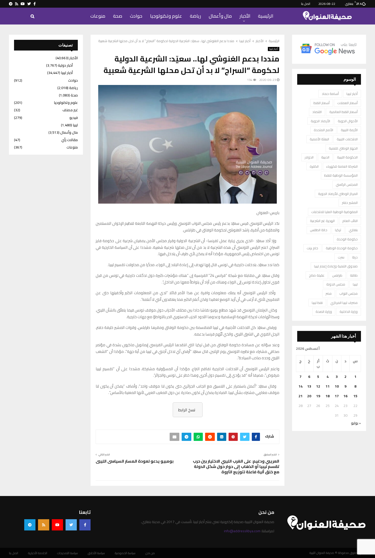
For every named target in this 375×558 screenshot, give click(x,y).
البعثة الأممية (319, 139)
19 (318, 396)
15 (355, 396)
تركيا (338, 230)
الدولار (309, 157)
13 (309, 386)
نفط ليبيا (317, 303)
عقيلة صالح (316, 275)
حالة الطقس (318, 230)
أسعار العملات (347, 103)
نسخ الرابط (186, 410)
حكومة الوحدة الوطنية (342, 248)
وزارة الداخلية (349, 311)
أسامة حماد (330, 94)
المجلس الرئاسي (347, 184)
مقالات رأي (69, 140)
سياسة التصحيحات (67, 553)
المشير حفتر (350, 203)
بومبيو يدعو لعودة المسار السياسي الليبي (134, 461)
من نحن (150, 553)
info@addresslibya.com (242, 531)
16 (345, 396)
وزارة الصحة (324, 311)
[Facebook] (85, 524)
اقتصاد (317, 112)
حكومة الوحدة (347, 239)
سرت (341, 257)
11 (328, 386)
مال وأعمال (220, 16)
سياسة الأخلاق (96, 553)
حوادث (136, 16)
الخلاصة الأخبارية (37, 553)
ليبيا (355, 284)
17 (337, 396)
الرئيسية (265, 16)
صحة (117, 16)
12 (318, 386)
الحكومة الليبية (347, 157)
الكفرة (314, 166)
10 (337, 386)
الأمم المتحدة (323, 130)
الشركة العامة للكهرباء (342, 166)
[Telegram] (29, 524)
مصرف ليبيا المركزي (344, 303)
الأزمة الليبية (349, 130)
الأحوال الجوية (348, 121)
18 (328, 396)
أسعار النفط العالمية (343, 112)
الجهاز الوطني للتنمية (343, 148)
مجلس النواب (348, 293)
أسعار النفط (322, 103)
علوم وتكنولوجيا (166, 16)
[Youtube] (57, 524)
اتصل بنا (305, 4)
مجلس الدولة (335, 284)
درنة (355, 257)
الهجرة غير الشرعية (322, 221)
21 (300, 396)
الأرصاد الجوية (320, 121)
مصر (329, 293)
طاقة (354, 275)
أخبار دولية (65, 65)
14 (300, 386)
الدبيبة (325, 157)
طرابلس (337, 275)
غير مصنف (70, 110)
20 (309, 396)
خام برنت (312, 248)
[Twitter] (71, 524)
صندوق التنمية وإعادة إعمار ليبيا (336, 266)
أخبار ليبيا (273, 49)
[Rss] (43, 524)
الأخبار (245, 16)
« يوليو (356, 423)
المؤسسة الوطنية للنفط (341, 175)
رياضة (195, 16)
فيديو (73, 117)
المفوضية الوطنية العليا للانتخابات (334, 212)
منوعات (97, 16)
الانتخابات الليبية (347, 139)
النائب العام (350, 221)
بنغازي (353, 230)
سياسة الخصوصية (125, 553)
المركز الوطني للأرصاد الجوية (338, 194)
